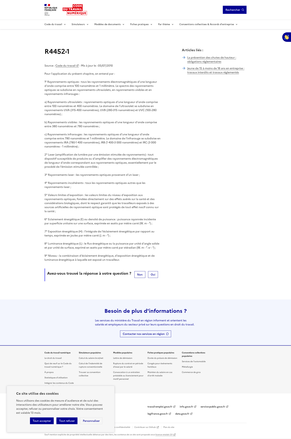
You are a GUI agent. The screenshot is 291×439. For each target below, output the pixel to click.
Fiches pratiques (139, 24)
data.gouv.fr (182, 414)
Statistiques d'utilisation (56, 377)
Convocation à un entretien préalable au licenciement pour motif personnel (128, 376)
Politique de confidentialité (117, 427)
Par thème (164, 24)
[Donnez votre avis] (286, 37)
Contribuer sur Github (145, 427)
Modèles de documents (107, 24)
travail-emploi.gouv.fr (160, 406)
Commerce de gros (191, 372)
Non (140, 275)
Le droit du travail (53, 358)
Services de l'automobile (194, 361)
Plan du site (168, 427)
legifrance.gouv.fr (158, 414)
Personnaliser (91, 421)
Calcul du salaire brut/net (91, 358)
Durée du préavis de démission (162, 358)
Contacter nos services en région (144, 334)
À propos (49, 372)
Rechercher (232, 10)
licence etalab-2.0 (163, 434)
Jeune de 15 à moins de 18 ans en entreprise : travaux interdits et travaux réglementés (215, 70)
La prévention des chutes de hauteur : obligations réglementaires (211, 59)
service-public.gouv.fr (213, 406)
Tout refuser (67, 421)
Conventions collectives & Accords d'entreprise (206, 24)
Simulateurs (78, 24)
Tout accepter (42, 421)
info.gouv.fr (186, 406)
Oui (153, 275)
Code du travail (53, 24)
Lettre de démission (122, 358)
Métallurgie (187, 366)
